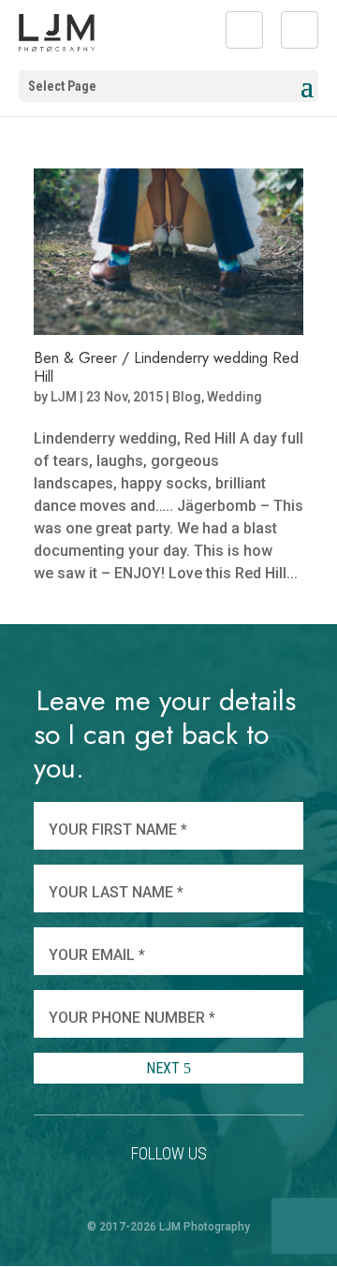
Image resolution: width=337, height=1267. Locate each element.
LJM (64, 396)
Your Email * (97, 955)
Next (164, 1068)
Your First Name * (118, 829)
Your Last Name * (116, 892)
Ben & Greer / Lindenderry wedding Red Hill (166, 366)
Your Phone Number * (132, 1018)
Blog (186, 396)
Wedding (234, 396)
